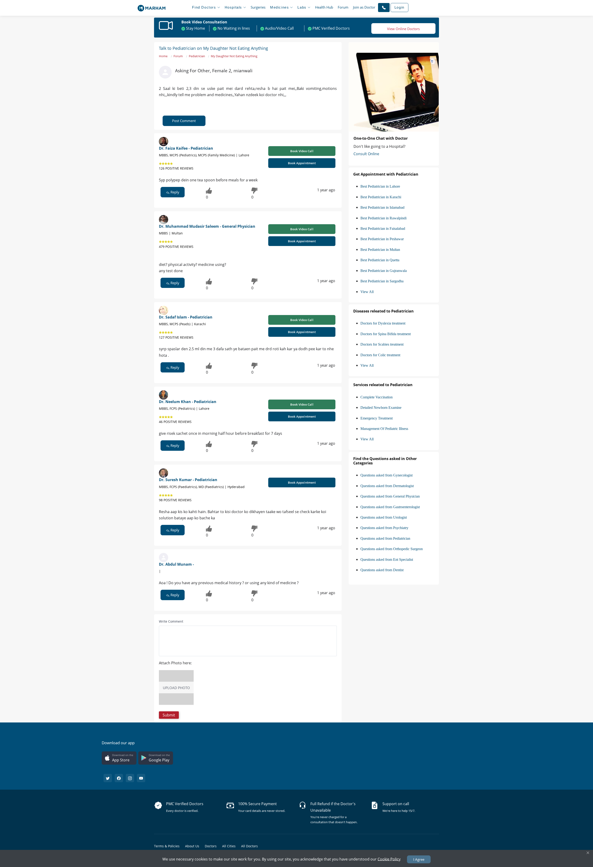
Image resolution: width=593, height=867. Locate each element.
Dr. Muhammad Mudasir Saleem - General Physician (207, 226)
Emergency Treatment (376, 418)
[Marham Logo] (151, 6)
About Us (192, 846)
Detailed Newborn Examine (380, 408)
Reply (174, 192)
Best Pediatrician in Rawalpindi (383, 218)
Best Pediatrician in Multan (380, 250)
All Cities (229, 846)
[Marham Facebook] (119, 778)
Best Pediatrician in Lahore (380, 186)
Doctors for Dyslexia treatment (382, 323)
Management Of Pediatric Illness (384, 429)
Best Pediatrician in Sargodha (382, 281)
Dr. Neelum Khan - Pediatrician (187, 401)
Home (163, 56)
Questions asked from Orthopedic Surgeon (391, 549)
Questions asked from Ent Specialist (386, 559)
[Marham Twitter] (108, 778)
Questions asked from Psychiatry (384, 528)
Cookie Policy (389, 858)
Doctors (211, 846)
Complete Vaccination (376, 397)
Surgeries (258, 7)
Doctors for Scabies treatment (382, 344)
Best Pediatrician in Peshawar (382, 239)
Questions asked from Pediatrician (385, 538)
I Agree (418, 859)
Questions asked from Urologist (383, 517)
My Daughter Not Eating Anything (234, 56)
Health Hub (324, 7)
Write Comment (171, 621)
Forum (343, 7)
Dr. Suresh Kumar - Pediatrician (188, 479)
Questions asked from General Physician (390, 496)
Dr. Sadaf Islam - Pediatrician (185, 317)
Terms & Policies (167, 846)
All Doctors (249, 846)
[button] (384, 7)
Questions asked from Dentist (382, 570)
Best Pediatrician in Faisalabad (382, 228)
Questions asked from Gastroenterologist (390, 507)
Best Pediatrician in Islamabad (382, 207)
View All (367, 292)
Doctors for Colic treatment (380, 355)
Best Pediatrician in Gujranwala (383, 271)
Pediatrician (197, 56)
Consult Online (366, 153)
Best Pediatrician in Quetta (379, 260)
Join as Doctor (364, 7)
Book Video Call (301, 151)
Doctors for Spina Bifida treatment (385, 334)
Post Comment (184, 120)
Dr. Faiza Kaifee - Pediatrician (186, 148)
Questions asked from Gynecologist (386, 475)
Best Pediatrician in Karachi (380, 197)
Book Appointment (302, 163)
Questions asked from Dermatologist (387, 486)
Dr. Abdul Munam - (176, 564)
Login (399, 7)
